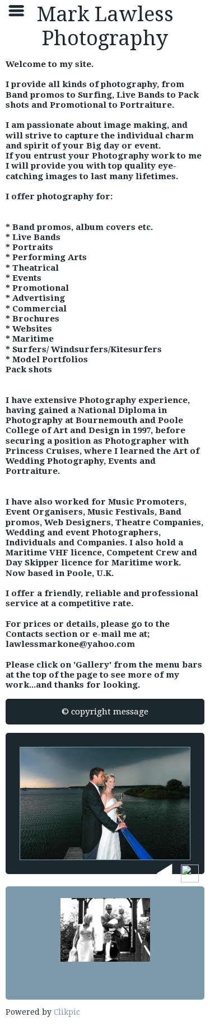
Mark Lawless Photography (105, 26)
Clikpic (67, 1011)
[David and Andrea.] (105, 803)
